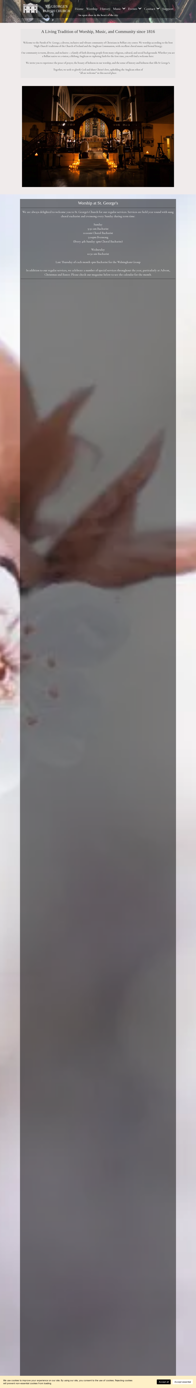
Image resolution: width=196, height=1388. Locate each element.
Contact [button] (150, 9)
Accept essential (182, 1382)
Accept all (164, 1382)
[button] (123, 9)
